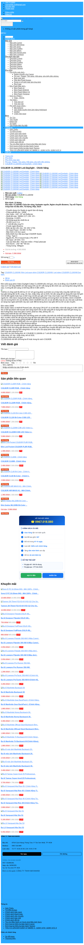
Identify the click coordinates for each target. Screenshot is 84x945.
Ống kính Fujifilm (16, 62)
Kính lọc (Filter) (16, 96)
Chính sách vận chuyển (19, 138)
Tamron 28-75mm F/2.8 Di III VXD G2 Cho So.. (19, 606)
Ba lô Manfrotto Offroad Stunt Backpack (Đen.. (20, 729)
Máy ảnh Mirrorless (17, 45)
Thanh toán (9, 9)
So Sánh (13, 124)
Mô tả (7, 278)
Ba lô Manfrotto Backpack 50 (13, 692)
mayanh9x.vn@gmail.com (15, 5)
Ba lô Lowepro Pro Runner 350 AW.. (15, 667)
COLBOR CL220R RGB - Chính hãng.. (16, 403)
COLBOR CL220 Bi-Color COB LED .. (16, 417)
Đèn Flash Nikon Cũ (22, 92)
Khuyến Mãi (10, 7)
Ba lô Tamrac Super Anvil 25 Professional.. (18, 778)
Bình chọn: (5, 363)
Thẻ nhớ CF (19, 102)
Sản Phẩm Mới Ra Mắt (18, 125)
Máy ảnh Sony (15, 47)
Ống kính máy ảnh (12, 56)
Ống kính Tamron (16, 68)
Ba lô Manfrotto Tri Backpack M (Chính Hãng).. (20, 741)
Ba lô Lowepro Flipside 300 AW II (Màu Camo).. (20, 643)
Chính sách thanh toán (18, 136)
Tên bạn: (4, 349)
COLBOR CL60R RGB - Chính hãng (15, 388)
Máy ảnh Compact (17, 55)
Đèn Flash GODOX (21, 90)
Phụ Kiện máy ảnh (17, 72)
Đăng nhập (9, 12)
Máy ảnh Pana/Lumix (18, 53)
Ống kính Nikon (16, 64)
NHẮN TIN (53, 575)
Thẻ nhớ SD (19, 104)
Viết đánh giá (15, 267)
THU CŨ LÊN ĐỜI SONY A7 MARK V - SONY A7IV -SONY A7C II (35, 150)
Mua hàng (11, 262)
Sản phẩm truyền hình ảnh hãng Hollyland (30, 110)
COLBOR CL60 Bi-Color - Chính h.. (15, 476)
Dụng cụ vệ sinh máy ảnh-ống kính (27, 82)
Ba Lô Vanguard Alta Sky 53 (12, 827)
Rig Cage (17, 84)
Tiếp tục (4, 373)
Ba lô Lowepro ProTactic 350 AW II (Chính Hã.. (20, 680)
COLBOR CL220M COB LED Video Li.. (16, 432)
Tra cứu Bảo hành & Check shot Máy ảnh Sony (28, 144)
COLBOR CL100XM (12, 272)
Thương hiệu (10, 938)
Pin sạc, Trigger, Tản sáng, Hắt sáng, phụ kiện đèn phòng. (36, 76)
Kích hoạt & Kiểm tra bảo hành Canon (24, 146)
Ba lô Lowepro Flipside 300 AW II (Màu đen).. (19, 655)
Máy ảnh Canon (16, 43)
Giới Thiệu (14, 129)
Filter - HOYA (19, 98)
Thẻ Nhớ (14, 100)
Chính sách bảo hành (18, 134)
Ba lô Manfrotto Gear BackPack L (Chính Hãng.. (20, 704)
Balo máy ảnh (19, 78)
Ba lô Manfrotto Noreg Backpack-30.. (16, 717)
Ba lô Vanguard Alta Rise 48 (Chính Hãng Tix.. (20, 803)
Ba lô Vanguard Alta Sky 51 (12, 815)
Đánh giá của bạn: (8, 359)
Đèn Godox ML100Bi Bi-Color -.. (14, 505)
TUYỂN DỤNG (15, 131)
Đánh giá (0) (10, 280)
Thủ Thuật (14, 120)
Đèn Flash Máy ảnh (18, 86)
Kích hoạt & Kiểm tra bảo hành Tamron (24, 148)
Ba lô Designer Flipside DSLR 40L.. (15, 618)
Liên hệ (8, 152)
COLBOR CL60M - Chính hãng (13, 461)
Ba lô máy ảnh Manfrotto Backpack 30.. (17, 766)
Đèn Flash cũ (19, 88)
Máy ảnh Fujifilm (16, 49)
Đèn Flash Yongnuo (22, 94)
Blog (7, 116)
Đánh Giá (13, 122)
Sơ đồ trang (9, 936)
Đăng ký (8, 14)
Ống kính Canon (16, 58)
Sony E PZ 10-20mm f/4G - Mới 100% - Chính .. (19, 593)
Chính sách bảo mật (17, 140)
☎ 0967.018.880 (42, 522)
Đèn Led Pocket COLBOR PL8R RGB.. (16, 447)
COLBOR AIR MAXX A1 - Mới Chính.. (16, 490)
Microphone (18, 108)
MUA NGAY (74, 262)
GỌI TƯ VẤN (31, 575)
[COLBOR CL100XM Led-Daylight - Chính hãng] (20, 171)
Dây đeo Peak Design (22, 80)
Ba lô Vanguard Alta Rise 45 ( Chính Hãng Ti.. (19, 791)
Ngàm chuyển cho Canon (24, 74)
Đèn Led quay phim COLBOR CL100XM (37, 272)
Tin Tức (13, 118)
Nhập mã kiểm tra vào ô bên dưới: (16, 367)
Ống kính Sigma (16, 66)
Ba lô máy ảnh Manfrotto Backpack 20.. (17, 754)
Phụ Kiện (8, 70)
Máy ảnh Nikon (15, 51)
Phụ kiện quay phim (18, 106)
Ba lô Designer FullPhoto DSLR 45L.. (16, 630)
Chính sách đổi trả (17, 142)
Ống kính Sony (15, 60)
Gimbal (17, 112)
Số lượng (4, 257)
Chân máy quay (20, 114)
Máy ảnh (8, 41)
